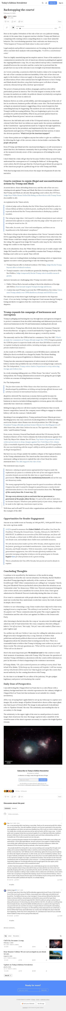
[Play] (13, 27)
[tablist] (11, 808)
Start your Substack (28, 1003)
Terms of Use (41, 783)
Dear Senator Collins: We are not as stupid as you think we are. (25, 953)
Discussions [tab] (16, 936)
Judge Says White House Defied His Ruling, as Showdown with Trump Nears (32, 195)
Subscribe (53, 3)
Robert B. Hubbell (12, 16)
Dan (8, 823)
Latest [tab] (9, 936)
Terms (37, 999)
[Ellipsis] (61, 823)
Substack (25, 1007)
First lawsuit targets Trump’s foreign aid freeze (33, 287)
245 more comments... (9, 928)
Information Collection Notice (32, 785)
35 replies (11, 884)
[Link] (1, 182)
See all (7, 975)
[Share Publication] (46, 3)
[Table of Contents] (2, 505)
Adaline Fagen (11, 890)
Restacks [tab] (14, 808)
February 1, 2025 (8, 943)
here (13, 557)
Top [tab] (6, 936)
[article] (33, 944)
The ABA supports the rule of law (28, 462)
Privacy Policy (45, 785)
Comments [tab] (7, 808)
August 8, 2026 (8, 956)
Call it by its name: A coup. (14, 940)
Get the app (41, 1003)
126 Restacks (24, 791)
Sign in (61, 3)
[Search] (42, 3)
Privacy (33, 999)
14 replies (11, 920)
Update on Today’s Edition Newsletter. (18, 965)
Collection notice (44, 999)
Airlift (8, 529)
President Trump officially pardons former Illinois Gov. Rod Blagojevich (31, 425)
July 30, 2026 (7, 967)
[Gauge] (59, 27)
